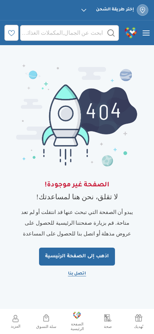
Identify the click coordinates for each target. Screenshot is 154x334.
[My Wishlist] (11, 33)
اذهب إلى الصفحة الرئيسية (77, 256)
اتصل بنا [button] (77, 274)
